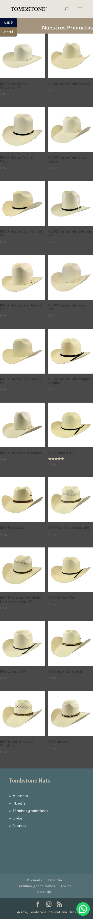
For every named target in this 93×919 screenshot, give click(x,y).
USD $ (10, 22)
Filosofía (19, 803)
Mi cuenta (20, 796)
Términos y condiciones (30, 811)
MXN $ (10, 32)
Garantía (19, 826)
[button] (83, 909)
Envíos (17, 818)
